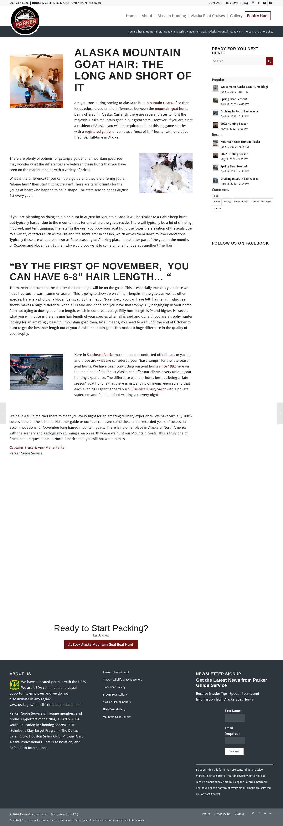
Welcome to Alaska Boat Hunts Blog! (244, 87)
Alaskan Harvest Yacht (116, 672)
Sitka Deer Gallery (114, 709)
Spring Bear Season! (234, 99)
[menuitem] (215, 3)
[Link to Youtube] (264, 3)
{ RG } (74, 814)
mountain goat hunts (171, 109)
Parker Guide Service (261, 201)
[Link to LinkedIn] (270, 3)
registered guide (98, 131)
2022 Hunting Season (234, 123)
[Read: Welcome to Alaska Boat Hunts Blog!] (215, 88)
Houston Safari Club (44, 736)
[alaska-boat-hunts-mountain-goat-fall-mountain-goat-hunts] (166, 174)
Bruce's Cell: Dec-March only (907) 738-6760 (66, 3)
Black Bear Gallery (114, 687)
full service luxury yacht (147, 389)
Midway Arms (73, 736)
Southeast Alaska (100, 355)
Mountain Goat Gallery (117, 716)
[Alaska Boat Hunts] (25, 20)
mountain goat (241, 201)
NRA (52, 719)
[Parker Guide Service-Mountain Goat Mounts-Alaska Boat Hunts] (36, 82)
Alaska (217, 201)
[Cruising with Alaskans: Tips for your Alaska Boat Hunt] (3, 413)
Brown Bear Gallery (115, 694)
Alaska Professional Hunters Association (41, 742)
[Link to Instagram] (253, 3)
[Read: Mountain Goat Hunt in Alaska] (215, 143)
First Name (234, 711)
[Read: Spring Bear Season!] (215, 100)
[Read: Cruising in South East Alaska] (215, 112)
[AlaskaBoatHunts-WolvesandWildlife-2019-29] (36, 372)
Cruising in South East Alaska (239, 111)
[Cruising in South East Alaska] (280, 413)
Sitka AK (217, 208)
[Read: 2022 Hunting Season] (215, 125)
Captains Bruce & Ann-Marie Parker (38, 447)
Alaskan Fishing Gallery (117, 701)
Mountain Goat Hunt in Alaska (240, 142)
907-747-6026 (19, 3)
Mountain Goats (159, 103)
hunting (227, 201)
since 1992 (167, 366)
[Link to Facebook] (259, 3)
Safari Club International (29, 748)
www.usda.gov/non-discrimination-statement (45, 705)
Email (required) (233, 731)
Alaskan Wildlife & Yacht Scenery (122, 679)
